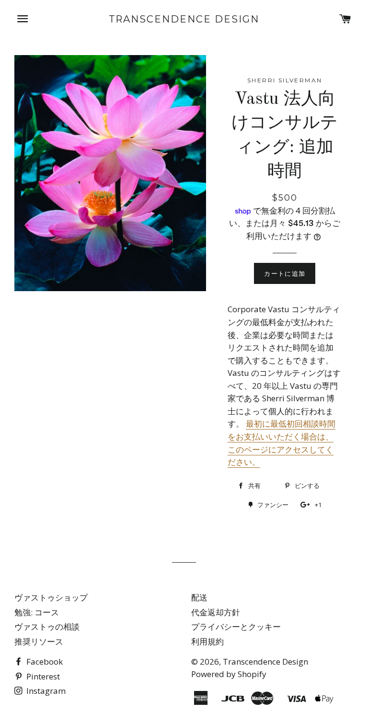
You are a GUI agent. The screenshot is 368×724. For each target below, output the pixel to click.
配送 (199, 597)
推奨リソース (38, 641)
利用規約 (207, 641)
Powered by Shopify (228, 673)
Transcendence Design (184, 19)
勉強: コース (36, 612)
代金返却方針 (215, 612)
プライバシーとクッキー (236, 626)
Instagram (45, 690)
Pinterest (42, 676)
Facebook (43, 661)
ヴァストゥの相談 (47, 626)
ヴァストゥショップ (51, 597)
